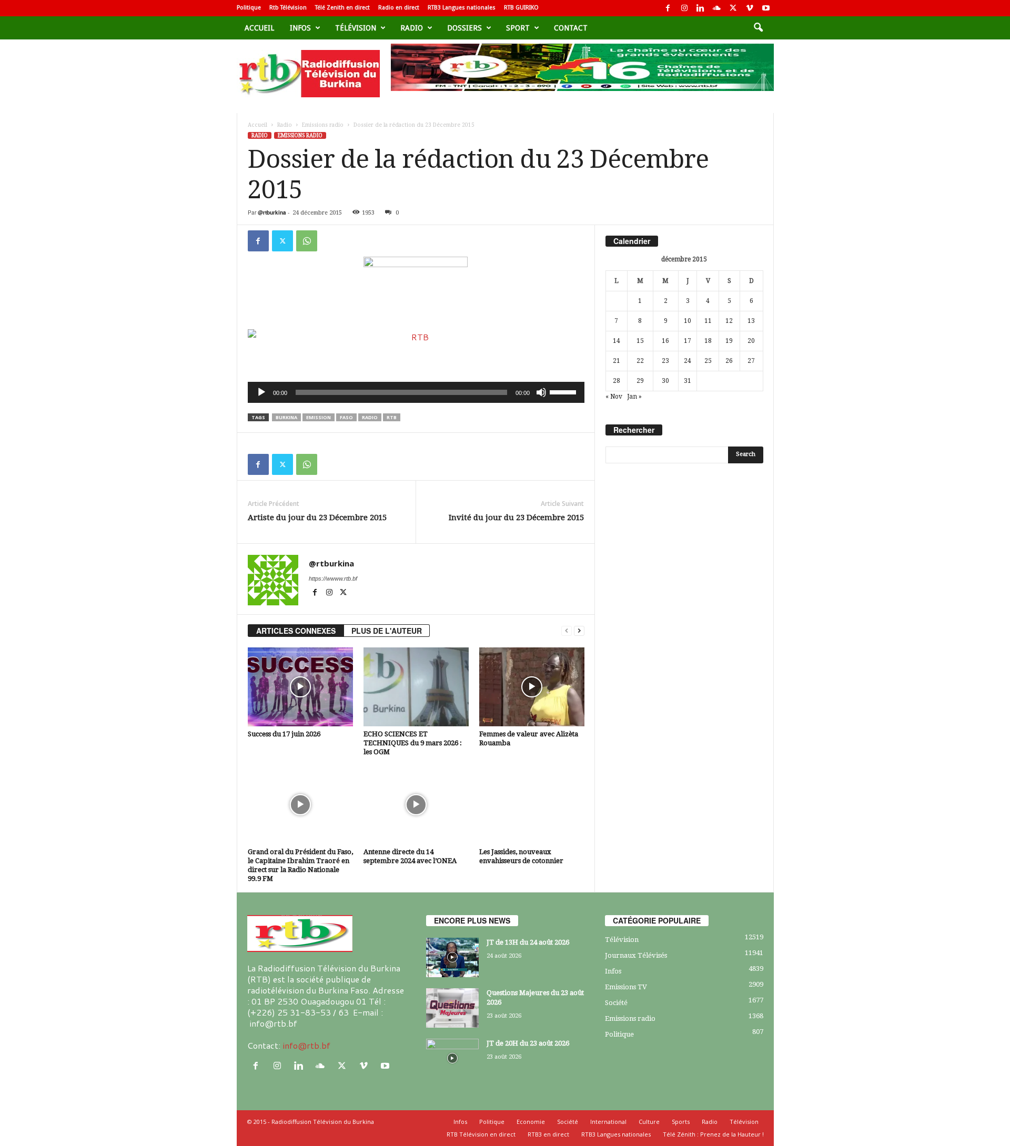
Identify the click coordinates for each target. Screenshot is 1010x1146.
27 (751, 360)
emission (318, 417)
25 (708, 360)
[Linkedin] (700, 8)
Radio (411, 28)
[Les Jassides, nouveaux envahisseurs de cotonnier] (531, 804)
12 (729, 320)
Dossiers (464, 28)
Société (616, 1003)
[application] (416, 392)
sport (518, 28)
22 (640, 360)
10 (687, 320)
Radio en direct (398, 7)
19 (729, 340)
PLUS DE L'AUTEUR (386, 630)
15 (640, 340)
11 (708, 320)
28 (616, 380)
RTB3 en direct (548, 1134)
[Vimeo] (749, 8)
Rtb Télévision (288, 7)
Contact (571, 28)
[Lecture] (261, 392)
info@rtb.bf (306, 1045)
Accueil (259, 28)
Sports (681, 1121)
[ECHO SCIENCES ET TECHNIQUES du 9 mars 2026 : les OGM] (416, 686)
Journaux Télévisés (636, 955)
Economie (531, 1121)
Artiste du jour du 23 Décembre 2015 (317, 517)
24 (687, 360)
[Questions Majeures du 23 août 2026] (452, 1008)
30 (665, 380)
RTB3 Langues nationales (462, 7)
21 (616, 360)
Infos (300, 28)
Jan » (634, 396)
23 (665, 360)
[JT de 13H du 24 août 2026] (452, 957)
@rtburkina (272, 212)
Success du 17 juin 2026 (284, 734)
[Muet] (541, 392)
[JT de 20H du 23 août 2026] (452, 1058)
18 (708, 340)
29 (640, 380)
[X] (733, 8)
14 (616, 340)
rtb (392, 417)
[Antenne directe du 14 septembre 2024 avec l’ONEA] (416, 804)
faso (346, 417)
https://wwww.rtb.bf (333, 578)
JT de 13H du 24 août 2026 (528, 942)
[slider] (564, 391)
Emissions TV (626, 987)
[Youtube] (766, 8)
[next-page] (579, 630)
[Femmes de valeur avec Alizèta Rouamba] (531, 686)
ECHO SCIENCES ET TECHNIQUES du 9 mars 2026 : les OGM (412, 743)
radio (370, 417)
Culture (649, 1121)
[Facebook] (668, 8)
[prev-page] (566, 630)
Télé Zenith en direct (342, 7)
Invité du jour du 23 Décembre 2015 (516, 517)
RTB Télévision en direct (481, 1134)
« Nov (613, 396)
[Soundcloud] (717, 8)
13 (751, 320)
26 (729, 360)
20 (751, 340)
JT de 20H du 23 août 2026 (528, 1043)
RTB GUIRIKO (521, 7)
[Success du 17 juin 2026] (300, 686)
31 (687, 380)
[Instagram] (684, 8)
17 (687, 340)
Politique (249, 7)
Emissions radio (323, 125)
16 (665, 340)
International (608, 1121)
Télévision (355, 28)
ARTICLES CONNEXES (296, 630)
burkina (286, 417)
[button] (758, 27)
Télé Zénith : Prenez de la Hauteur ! (713, 1134)
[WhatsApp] (306, 240)
